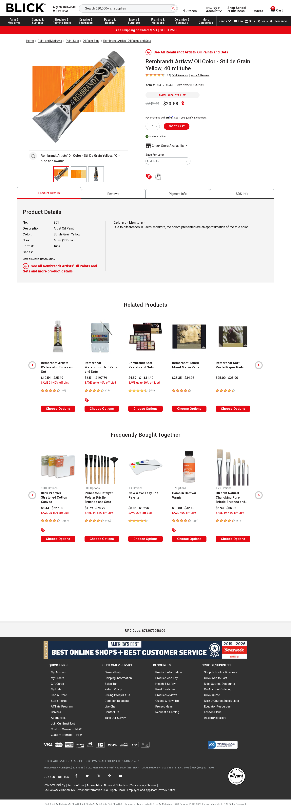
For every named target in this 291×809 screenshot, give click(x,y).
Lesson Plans (213, 712)
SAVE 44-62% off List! (99, 513)
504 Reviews (180, 75)
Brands (222, 21)
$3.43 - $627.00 (52, 508)
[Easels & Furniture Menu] (134, 26)
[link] (60, 11)
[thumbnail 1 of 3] (61, 174)
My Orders (57, 678)
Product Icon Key (166, 678)
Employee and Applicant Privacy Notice (151, 790)
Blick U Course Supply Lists (221, 701)
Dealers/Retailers (215, 718)
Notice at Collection (116, 785)
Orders (257, 11)
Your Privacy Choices (143, 785)
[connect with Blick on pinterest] (109, 778)
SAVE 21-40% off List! (55, 382)
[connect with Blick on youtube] (121, 778)
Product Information (168, 672)
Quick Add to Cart (215, 678)
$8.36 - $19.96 (138, 508)
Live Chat (110, 706)
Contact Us (112, 712)
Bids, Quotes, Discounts (219, 684)
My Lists (56, 689)
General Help (113, 672)
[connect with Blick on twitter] (87, 778)
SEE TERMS (168, 30)
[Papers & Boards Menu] (109, 26)
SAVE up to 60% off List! (144, 382)
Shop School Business (236, 9)
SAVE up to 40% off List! (100, 382)
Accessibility (94, 785)
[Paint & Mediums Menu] (13, 26)
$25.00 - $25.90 (227, 378)
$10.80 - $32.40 (183, 508)
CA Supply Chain (114, 790)
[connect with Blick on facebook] (76, 778)
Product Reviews (166, 695)
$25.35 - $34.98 (183, 378)
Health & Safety (165, 684)
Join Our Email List (63, 723)
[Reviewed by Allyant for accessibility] (236, 776)
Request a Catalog (167, 712)
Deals (264, 21)
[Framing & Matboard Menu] (158, 26)
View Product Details (190, 84)
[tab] (49, 193)
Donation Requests (117, 701)
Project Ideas (164, 706)
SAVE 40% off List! (172, 95)
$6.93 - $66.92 (226, 508)
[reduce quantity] (148, 126)
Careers (56, 712)
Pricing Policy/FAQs (117, 695)
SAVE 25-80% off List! (55, 513)
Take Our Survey (115, 718)
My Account (59, 672)
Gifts (252, 21)
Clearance (280, 21)
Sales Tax (111, 684)
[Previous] (32, 365)
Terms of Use (76, 785)
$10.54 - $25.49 (52, 378)
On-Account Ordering (217, 689)
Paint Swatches (165, 689)
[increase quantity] (157, 126)
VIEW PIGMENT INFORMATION (39, 259)
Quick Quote (212, 695)
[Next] (259, 365)
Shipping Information (118, 678)
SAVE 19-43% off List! (230, 513)
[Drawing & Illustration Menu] (85, 26)
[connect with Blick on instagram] (98, 778)
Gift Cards (57, 684)
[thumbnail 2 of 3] (79, 174)
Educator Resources (217, 706)
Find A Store (59, 695)
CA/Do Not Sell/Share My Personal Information (73, 790)
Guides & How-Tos (167, 701)
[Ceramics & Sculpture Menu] (181, 26)
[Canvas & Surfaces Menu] (37, 26)
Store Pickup (59, 701)
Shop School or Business (220, 672)
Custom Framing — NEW (67, 735)
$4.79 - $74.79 (95, 508)
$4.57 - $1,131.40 (140, 378)
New (240, 21)
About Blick (58, 718)
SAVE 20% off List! (140, 513)
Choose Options (58, 409)
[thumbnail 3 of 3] (96, 174)
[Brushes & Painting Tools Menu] (62, 26)
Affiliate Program (62, 706)
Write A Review (200, 75)
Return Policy (113, 689)
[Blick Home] (26, 8)
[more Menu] (205, 26)
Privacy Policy (54, 785)
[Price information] (150, 177)
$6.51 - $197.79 (96, 378)
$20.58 (170, 103)
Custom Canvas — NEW (66, 729)
